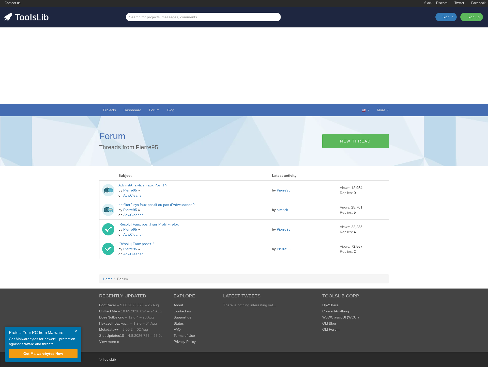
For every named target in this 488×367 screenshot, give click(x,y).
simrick (283, 210)
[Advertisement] (244, 65)
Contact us (12, 3)
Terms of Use (184, 335)
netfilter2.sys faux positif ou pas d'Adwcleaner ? (156, 205)
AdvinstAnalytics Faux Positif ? (142, 185)
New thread (355, 141)
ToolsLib (109, 359)
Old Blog (329, 323)
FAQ (177, 329)
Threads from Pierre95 (128, 147)
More (381, 110)
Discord (441, 3)
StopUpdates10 (111, 335)
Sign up (473, 17)
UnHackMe (108, 311)
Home (108, 279)
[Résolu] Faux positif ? (136, 244)
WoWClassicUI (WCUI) (340, 317)
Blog (170, 110)
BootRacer (107, 305)
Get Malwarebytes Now (43, 354)
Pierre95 (130, 190)
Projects (109, 110)
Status (179, 323)
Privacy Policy (185, 342)
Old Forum (331, 329)
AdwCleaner (133, 195)
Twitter (458, 3)
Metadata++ (108, 329)
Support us (182, 317)
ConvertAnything (335, 311)
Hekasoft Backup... (114, 323)
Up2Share (330, 305)
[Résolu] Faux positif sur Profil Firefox (148, 224)
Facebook (478, 3)
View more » (109, 342)
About (178, 305)
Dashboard (132, 110)
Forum (154, 110)
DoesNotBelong (111, 317)
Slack (428, 3)
